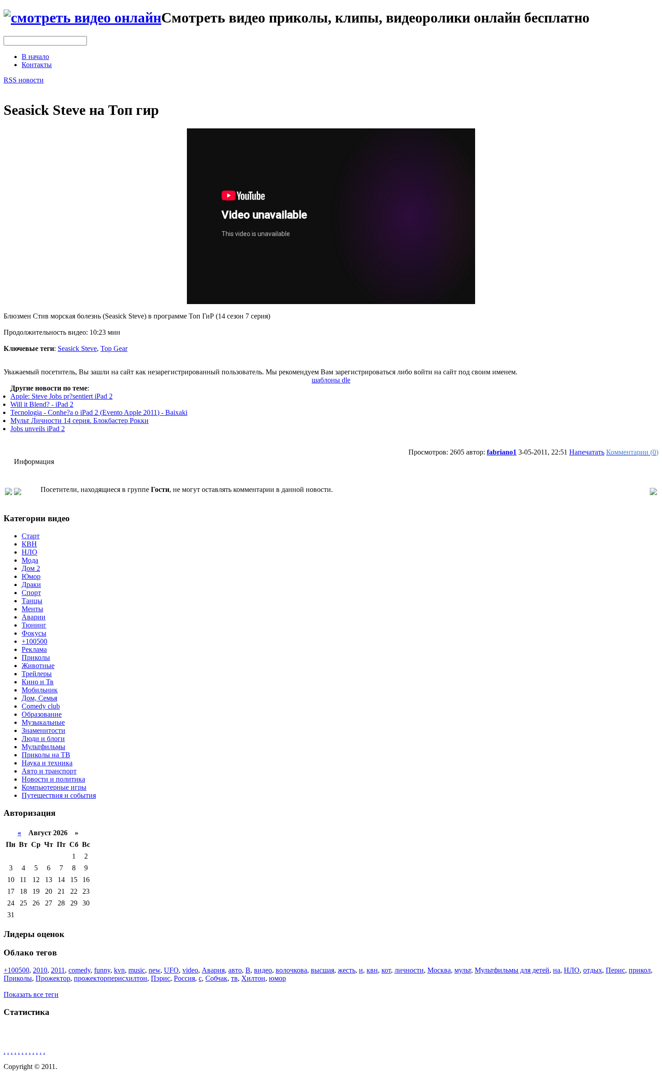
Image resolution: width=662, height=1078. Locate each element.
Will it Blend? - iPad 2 (41, 404)
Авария (213, 970)
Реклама (34, 649)
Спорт (31, 592)
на (556, 970)
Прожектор (53, 978)
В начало (35, 56)
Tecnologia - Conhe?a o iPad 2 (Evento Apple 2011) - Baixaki (98, 412)
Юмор (31, 576)
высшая (322, 970)
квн (372, 970)
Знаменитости (43, 730)
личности (409, 970)
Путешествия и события (59, 795)
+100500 (34, 641)
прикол (640, 970)
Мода (30, 560)
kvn (119, 970)
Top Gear (113, 348)
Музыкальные (43, 722)
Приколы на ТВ (46, 755)
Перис (615, 970)
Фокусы (34, 633)
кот (386, 970)
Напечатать (586, 452)
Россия (184, 978)
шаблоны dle (331, 380)
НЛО (29, 552)
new (154, 970)
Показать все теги (31, 994)
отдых (592, 970)
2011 (58, 970)
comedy (79, 970)
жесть (346, 970)
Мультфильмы (43, 747)
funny (102, 970)
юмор (277, 978)
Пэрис (160, 978)
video (190, 970)
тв (234, 978)
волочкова (291, 970)
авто (235, 970)
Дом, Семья (39, 698)
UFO (171, 970)
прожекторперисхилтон (110, 978)
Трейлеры (37, 674)
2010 (40, 970)
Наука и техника (47, 763)
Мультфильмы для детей (512, 970)
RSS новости (24, 80)
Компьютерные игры (54, 787)
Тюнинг (34, 625)
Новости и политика (53, 779)
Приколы (36, 657)
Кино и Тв (38, 682)
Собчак (216, 978)
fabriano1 (502, 452)
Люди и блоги (43, 738)
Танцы (32, 601)
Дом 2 (31, 568)
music (136, 970)
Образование (42, 714)
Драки (31, 584)
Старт (31, 536)
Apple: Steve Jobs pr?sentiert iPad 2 (61, 396)
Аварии (33, 617)
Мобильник (40, 690)
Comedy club (41, 706)
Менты (32, 609)
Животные (38, 665)
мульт (462, 970)
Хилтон (253, 978)
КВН (29, 544)
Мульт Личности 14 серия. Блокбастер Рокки (79, 420)
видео (263, 970)
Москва (439, 970)
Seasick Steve (77, 348)
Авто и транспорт (49, 771)
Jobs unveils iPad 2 (37, 428)
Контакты (37, 64)
